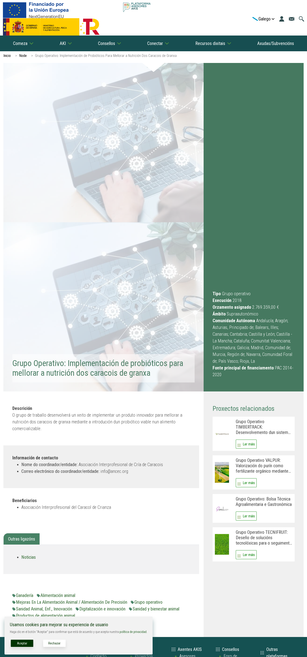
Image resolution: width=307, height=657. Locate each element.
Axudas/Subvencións (275, 43)
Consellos (106, 43)
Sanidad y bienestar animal (156, 609)
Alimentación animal (57, 595)
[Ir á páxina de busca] (301, 19)
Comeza (20, 43)
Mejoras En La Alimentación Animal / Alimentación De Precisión (71, 602)
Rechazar (54, 643)
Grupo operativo (148, 602)
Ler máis (249, 444)
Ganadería (24, 595)
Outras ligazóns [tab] (21, 539)
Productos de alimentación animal (45, 615)
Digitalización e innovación (102, 609)
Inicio (7, 56)
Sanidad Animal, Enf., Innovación (44, 609)
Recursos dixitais (210, 43)
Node (23, 56)
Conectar (155, 43)
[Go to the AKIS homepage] (137, 7)
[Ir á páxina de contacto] (291, 19)
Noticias (28, 557)
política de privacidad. (133, 632)
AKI (63, 43)
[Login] (282, 19)
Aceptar (22, 643)
